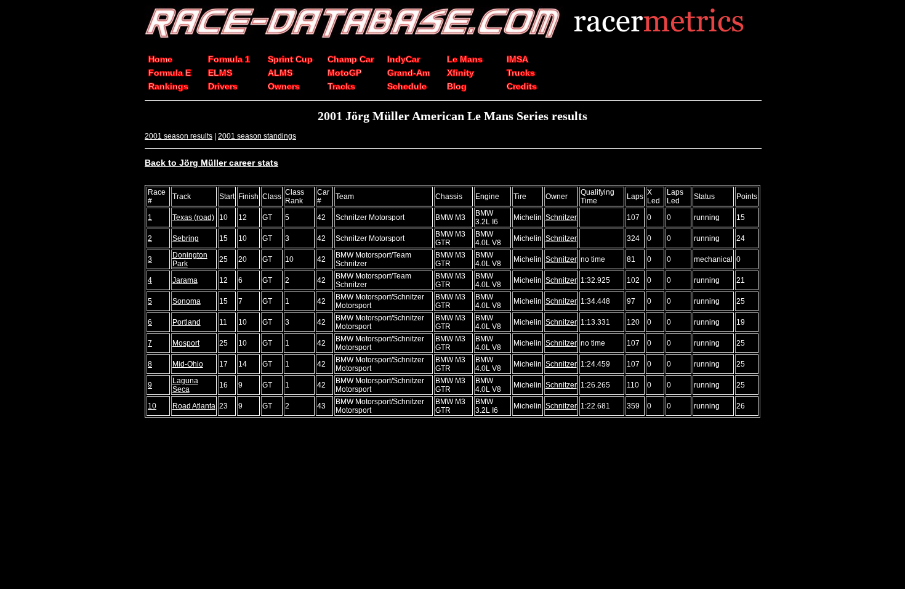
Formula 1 (229, 59)
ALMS (280, 73)
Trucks (521, 73)
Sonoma (186, 301)
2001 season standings (257, 136)
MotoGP (344, 73)
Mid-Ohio (187, 364)
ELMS (220, 73)
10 (152, 406)
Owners (284, 86)
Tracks (341, 86)
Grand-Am (408, 73)
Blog (457, 86)
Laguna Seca (185, 385)
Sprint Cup (290, 59)
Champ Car (351, 59)
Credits (522, 86)
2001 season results (178, 136)
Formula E (169, 73)
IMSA (517, 59)
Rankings (168, 86)
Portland (186, 322)
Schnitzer (561, 217)
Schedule (407, 86)
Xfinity (460, 73)
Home (160, 59)
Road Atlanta (193, 406)
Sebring (185, 238)
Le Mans (465, 59)
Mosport (185, 343)
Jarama (185, 280)
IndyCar (403, 59)
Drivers (223, 86)
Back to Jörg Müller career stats (211, 163)
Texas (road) (193, 217)
